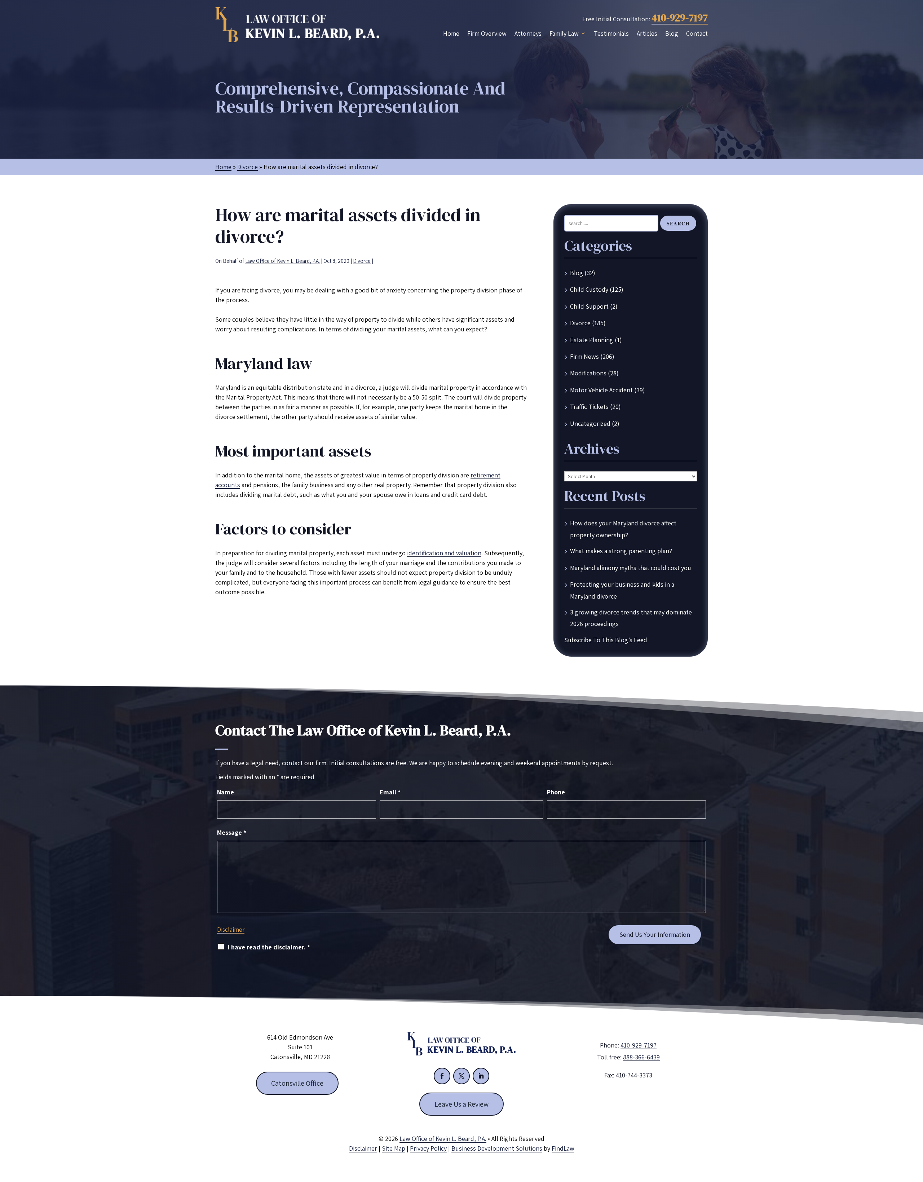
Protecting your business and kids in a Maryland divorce (622, 590)
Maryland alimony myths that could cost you (630, 568)
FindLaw (563, 1148)
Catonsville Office (297, 1083)
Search (678, 223)
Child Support (589, 306)
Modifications (588, 373)
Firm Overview (487, 34)
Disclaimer (230, 930)
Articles (647, 34)
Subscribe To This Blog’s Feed (605, 640)
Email (390, 792)
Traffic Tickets (589, 406)
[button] (916, 1130)
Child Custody (589, 289)
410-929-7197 (680, 18)
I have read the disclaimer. (269, 947)
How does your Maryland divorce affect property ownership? (623, 529)
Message (231, 832)
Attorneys (528, 34)
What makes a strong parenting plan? (621, 551)
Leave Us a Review (461, 1104)
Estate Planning (591, 340)
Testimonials (611, 34)
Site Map (393, 1148)
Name (225, 792)
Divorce (362, 260)
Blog (671, 34)
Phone (556, 792)
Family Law (564, 34)
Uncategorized (590, 423)
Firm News (584, 356)
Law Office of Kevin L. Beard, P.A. (282, 260)
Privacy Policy (428, 1148)
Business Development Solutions (496, 1148)
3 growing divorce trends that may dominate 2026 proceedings (631, 618)
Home (451, 34)
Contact (697, 34)
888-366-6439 (641, 1057)
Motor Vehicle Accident (601, 390)
